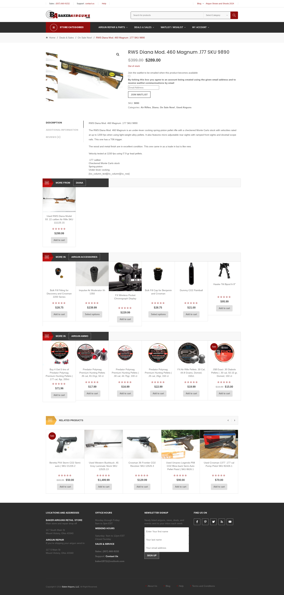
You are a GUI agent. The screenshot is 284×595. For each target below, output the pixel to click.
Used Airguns (183, 107)
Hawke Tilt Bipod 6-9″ (224, 284)
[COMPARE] (60, 208)
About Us (152, 586)
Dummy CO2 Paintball (191, 290)
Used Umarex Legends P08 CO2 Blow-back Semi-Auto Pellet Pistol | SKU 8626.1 (180, 466)
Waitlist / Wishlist (172, 27)
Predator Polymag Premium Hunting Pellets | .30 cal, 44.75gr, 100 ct (125, 372)
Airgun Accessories (84, 257)
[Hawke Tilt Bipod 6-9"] (224, 271)
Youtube (230, 521)
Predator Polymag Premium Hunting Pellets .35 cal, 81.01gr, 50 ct (92, 372)
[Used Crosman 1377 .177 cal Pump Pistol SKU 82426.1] (219, 444)
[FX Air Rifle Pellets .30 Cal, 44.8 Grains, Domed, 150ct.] (191, 353)
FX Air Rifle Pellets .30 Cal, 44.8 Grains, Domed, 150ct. (191, 372)
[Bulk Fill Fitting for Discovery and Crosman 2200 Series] (59, 274)
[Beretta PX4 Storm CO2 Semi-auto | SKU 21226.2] (65, 444)
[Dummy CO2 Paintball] (191, 274)
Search (234, 15)
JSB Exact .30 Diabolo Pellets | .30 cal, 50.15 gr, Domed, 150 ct (224, 372)
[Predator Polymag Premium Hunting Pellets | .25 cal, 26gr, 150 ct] (158, 353)
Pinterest (205, 521)
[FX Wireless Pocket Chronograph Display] (125, 276)
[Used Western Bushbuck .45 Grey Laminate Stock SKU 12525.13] (103, 444)
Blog (199, 3)
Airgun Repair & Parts (111, 27)
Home (52, 37)
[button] (118, 54)
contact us (89, 3)
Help (104, 3)
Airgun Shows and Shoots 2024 (220, 3)
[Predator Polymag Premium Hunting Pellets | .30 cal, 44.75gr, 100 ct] (125, 353)
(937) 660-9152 (63, 3)
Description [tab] (54, 122)
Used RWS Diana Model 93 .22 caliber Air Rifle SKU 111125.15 (59, 219)
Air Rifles (146, 107)
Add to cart (59, 240)
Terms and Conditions (203, 586)
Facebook (197, 521)
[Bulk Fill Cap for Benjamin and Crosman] (158, 274)
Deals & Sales (143, 27)
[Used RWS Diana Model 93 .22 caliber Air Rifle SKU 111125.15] (59, 199)
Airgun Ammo (79, 336)
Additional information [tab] (62, 130)
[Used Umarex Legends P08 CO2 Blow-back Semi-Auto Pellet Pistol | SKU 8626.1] (180, 444)
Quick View (68, 208)
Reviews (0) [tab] (53, 137)
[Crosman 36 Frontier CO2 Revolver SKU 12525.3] (142, 444)
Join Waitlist (139, 94)
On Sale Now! (85, 37)
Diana (155, 107)
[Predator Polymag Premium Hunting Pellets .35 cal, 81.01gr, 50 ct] (92, 353)
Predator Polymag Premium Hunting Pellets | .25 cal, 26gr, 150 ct (158, 372)
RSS (221, 521)
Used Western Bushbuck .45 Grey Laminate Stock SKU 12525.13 (103, 466)
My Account (199, 27)
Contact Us (112, 556)
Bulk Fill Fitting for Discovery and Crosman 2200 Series (59, 293)
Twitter (213, 521)
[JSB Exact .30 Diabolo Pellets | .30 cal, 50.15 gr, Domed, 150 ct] (224, 353)
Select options (92, 314)
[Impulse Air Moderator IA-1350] (92, 274)
